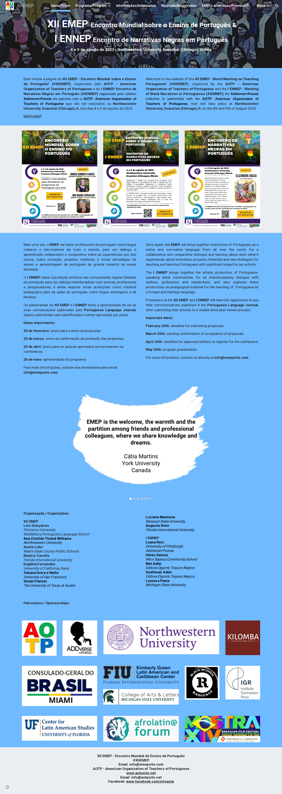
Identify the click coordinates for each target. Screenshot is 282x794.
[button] (277, 6)
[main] (141, 35)
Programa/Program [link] (91, 6)
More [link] (261, 6)
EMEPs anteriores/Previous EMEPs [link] (226, 6)
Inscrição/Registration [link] (179, 6)
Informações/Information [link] (136, 6)
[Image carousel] (141, 443)
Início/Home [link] (60, 6)
